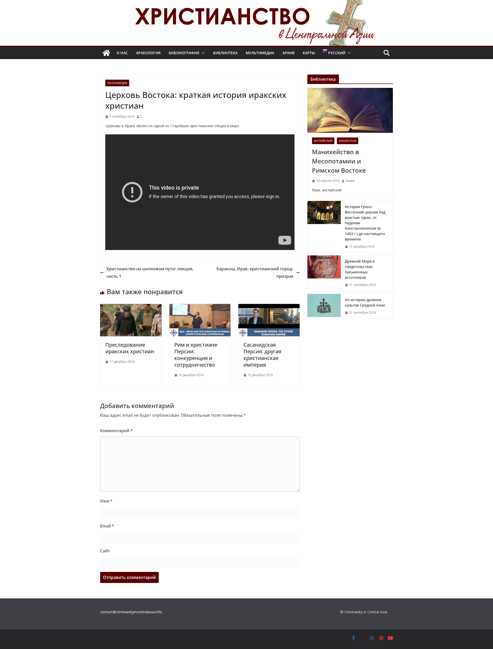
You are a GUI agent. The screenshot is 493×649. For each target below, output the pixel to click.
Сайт (105, 551)
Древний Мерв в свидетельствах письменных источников (360, 269)
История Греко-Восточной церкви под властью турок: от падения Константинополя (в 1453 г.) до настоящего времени (365, 223)
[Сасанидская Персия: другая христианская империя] (269, 307)
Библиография (184, 52)
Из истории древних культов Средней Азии (365, 302)
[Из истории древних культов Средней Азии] (324, 306)
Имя (106, 501)
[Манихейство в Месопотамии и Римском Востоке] (350, 110)
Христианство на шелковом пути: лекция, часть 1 (149, 272)
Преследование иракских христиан (129, 348)
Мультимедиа (260, 52)
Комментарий (116, 430)
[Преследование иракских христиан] (131, 307)
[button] (202, 53)
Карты (309, 52)
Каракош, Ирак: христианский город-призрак (254, 272)
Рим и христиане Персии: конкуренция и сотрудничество (195, 354)
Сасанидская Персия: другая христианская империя (262, 354)
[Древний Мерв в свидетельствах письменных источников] (324, 273)
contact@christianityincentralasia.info (131, 611)
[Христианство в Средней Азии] (106, 53)
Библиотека (225, 52)
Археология (148, 52)
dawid (350, 181)
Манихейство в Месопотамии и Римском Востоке (339, 160)
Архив (288, 52)
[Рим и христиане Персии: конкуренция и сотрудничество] (200, 307)
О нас (122, 52)
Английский (323, 141)
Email (107, 526)
